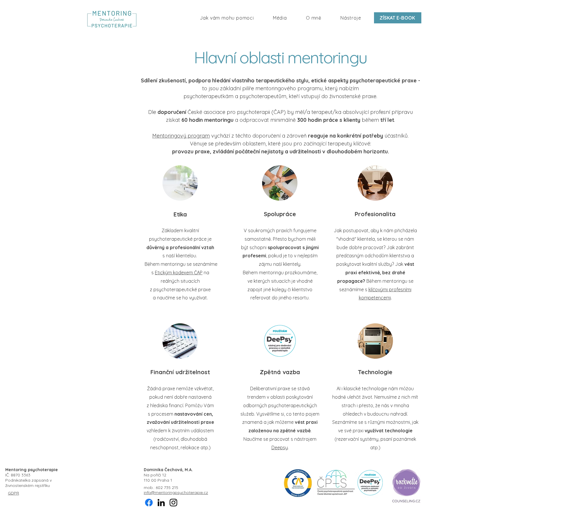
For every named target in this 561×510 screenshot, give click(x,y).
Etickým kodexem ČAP (178, 272)
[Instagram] (173, 502)
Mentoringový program (181, 135)
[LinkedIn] (161, 502)
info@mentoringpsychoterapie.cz (176, 492)
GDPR (13, 493)
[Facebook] (149, 502)
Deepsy (279, 447)
